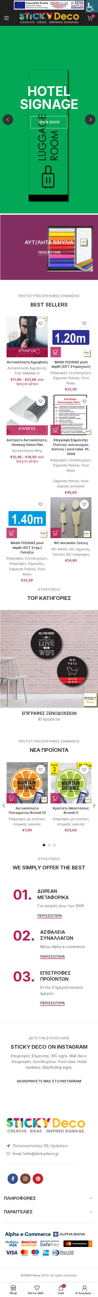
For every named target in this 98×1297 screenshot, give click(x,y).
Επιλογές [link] (27, 350)
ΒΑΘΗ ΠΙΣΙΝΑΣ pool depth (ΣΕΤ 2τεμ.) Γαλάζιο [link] (27, 547)
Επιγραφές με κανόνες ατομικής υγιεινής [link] (27, 821)
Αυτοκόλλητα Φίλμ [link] (27, 451)
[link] (91, 6)
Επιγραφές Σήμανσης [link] (27, 563)
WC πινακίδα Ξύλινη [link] (71, 543)
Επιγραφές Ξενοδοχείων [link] (70, 373)
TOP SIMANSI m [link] (27, 373)
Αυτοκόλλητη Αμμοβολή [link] (27, 362)
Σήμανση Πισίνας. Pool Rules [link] (71, 380)
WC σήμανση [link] (79, 549)
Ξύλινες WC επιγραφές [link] (71, 554)
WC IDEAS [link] (59, 549)
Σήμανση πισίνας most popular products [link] (71, 483)
